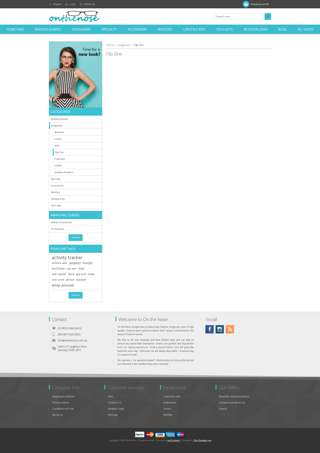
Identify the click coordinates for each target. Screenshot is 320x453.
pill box (70, 279)
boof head (58, 268)
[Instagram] (220, 329)
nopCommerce (173, 440)
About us (57, 414)
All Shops (305, 29)
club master (59, 274)
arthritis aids (59, 263)
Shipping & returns (63, 396)
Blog (282, 29)
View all (75, 237)
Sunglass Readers (64, 172)
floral (71, 274)
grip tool (81, 274)
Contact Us (114, 402)
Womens (59, 132)
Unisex (58, 138)
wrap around (63, 285)
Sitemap (113, 414)
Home (110, 45)
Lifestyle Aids (194, 29)
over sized (58, 279)
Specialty (109, 29)
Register (57, 4)
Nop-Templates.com (202, 440)
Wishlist (167, 414)
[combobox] (240, 16)
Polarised (60, 159)
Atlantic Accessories (61, 222)
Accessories (137, 29)
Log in (73, 4)
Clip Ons (59, 152)
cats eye (71, 268)
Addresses (169, 402)
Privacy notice (60, 402)
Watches (165, 29)
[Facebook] (209, 329)
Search (267, 16)
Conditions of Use (63, 408)
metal (91, 274)
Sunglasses (81, 29)
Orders (167, 408)
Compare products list (232, 402)
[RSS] (230, 329)
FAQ (110, 396)
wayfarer (81, 279)
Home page (15, 29)
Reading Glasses (48, 29)
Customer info (172, 396)
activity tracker (67, 257)
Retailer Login (255, 29)
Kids (57, 145)
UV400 (58, 165)
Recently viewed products (234, 396)
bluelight (88, 263)
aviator (75, 262)
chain (81, 268)
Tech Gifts (224, 29)
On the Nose (57, 229)
